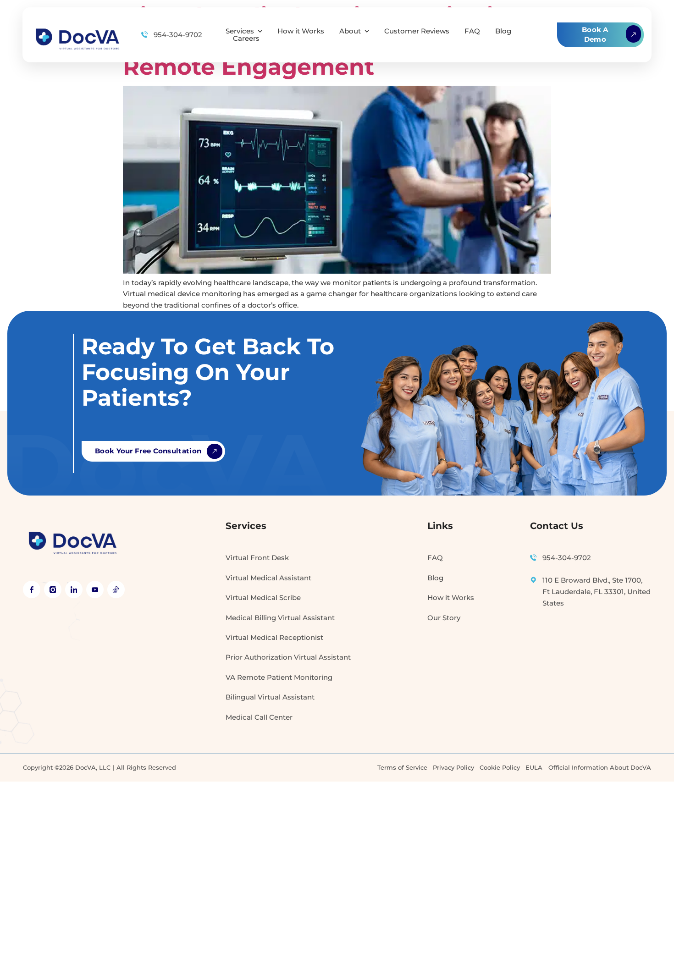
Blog (503, 31)
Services (240, 31)
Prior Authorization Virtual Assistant (288, 657)
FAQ (472, 31)
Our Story (443, 618)
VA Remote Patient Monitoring (279, 677)
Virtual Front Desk (257, 558)
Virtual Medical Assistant (268, 578)
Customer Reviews (416, 31)
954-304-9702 (178, 35)
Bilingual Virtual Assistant (270, 697)
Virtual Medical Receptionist (274, 637)
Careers (246, 38)
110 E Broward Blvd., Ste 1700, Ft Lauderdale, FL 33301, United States (596, 591)
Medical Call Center (259, 717)
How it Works (300, 31)
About (350, 31)
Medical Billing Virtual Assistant (280, 618)
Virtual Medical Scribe (263, 598)
